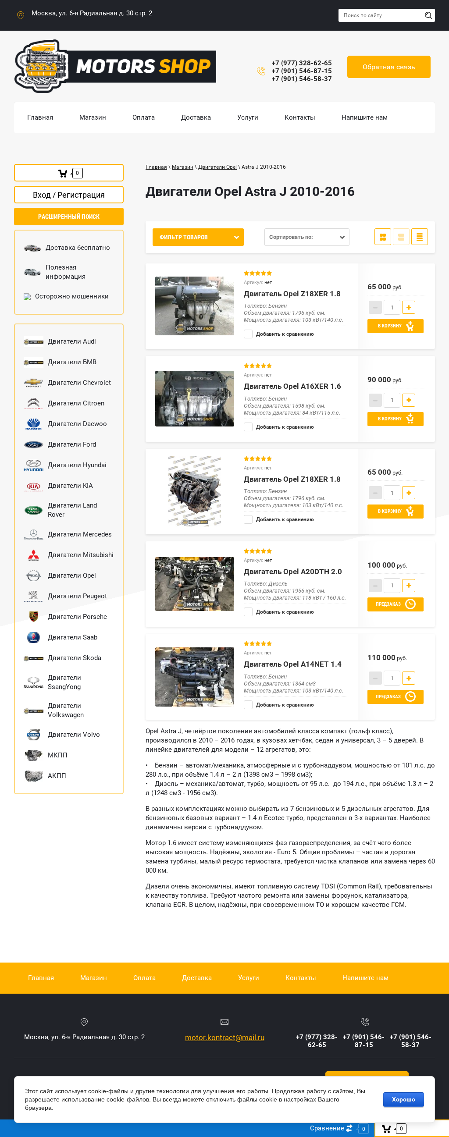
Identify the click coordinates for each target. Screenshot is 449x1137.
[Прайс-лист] (419, 236)
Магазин (182, 167)
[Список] (401, 236)
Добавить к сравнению (284, 334)
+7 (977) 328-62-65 (302, 63)
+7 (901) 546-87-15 (302, 71)
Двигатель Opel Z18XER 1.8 (292, 293)
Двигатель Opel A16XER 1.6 (292, 386)
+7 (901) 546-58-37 (302, 79)
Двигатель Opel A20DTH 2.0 (293, 571)
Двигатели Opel (217, 167)
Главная (156, 167)
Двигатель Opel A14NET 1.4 (293, 664)
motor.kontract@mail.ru (224, 1037)
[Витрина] (382, 236)
